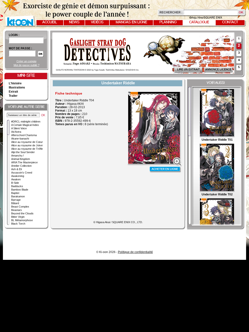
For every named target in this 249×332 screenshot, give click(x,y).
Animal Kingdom (20, 158)
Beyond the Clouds (22, 213)
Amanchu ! (17, 155)
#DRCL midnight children (25, 121)
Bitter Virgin (18, 216)
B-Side (15, 182)
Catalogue (199, 22)
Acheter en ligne (165, 169)
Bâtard (15, 203)
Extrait (13, 91)
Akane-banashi (20, 138)
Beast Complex (20, 206)
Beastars (16, 210)
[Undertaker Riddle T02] (217, 191)
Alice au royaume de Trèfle (27, 148)
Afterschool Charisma (24, 135)
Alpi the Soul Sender (23, 152)
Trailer (13, 95)
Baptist (15, 193)
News (74, 22)
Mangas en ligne (131, 22)
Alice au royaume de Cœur (27, 141)
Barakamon (18, 196)
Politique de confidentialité (135, 252)
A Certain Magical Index (25, 124)
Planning (168, 22)
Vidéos (97, 22)
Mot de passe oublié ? (26, 65)
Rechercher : (171, 12)
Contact (230, 22)
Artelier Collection (21, 165)
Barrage (16, 199)
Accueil (49, 22)
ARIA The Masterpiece (24, 162)
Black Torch (18, 223)
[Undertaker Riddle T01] (217, 136)
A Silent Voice (19, 128)
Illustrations (17, 87)
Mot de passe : (20, 48)
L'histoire (15, 83)
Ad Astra (16, 131)
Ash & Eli (16, 169)
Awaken (16, 179)
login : (14, 35)
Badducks (17, 186)
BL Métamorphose (22, 220)
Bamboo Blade (19, 189)
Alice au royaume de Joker (27, 145)
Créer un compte (26, 61)
